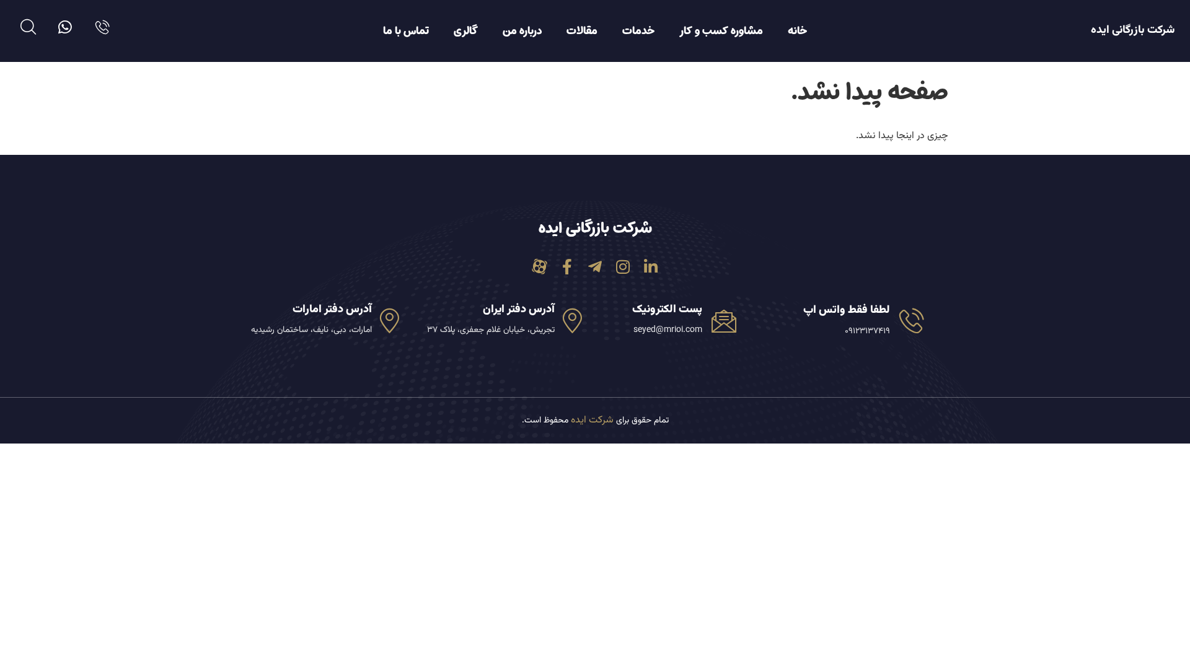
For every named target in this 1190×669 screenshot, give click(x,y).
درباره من (522, 31)
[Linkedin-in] (651, 266)
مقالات (581, 31)
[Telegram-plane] (595, 266)
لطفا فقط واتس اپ (846, 310)
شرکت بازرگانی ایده (1133, 30)
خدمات (638, 31)
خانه (797, 31)
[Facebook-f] (567, 266)
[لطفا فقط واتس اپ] (911, 320)
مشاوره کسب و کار (721, 31)
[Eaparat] (539, 266)
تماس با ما (406, 31)
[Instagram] (623, 266)
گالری (466, 31)
